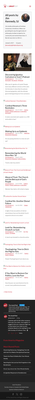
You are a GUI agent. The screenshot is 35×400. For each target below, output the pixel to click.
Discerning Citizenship (11, 134)
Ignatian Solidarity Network (16, 389)
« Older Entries (7, 292)
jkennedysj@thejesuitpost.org (14, 45)
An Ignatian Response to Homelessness (14, 373)
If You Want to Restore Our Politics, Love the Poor (16, 274)
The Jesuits (14, 80)
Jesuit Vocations (16, 384)
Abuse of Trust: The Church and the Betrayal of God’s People (16, 179)
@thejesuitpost (11, 318)
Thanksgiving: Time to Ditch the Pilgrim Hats (17, 250)
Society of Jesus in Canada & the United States (17, 387)
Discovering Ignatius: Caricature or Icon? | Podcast (17, 76)
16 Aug (18, 318)
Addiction (26, 133)
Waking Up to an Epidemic (16, 131)
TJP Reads (12, 233)
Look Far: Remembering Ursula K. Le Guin (15, 228)
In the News (23, 111)
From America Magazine (13, 340)
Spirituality (8, 80)
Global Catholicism (15, 111)
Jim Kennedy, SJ (9, 79)
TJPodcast (20, 80)
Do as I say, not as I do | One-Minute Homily (16, 369)
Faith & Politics (22, 159)
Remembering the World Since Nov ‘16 (15, 154)
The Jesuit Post (12, 315)
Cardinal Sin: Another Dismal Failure (17, 202)
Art (24, 231)
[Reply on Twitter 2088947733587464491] (9, 333)
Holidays (11, 255)
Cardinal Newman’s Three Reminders (16, 107)
